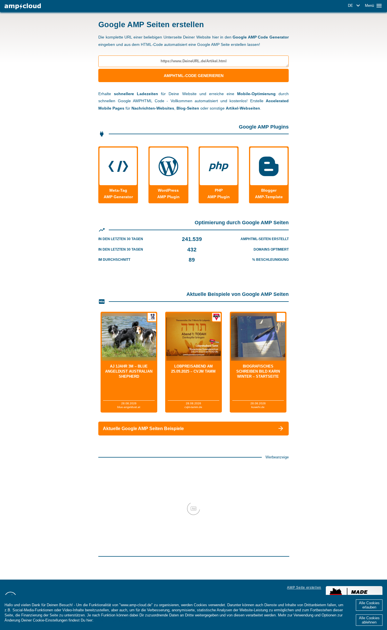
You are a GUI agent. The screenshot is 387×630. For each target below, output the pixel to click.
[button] (355, 5)
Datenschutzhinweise (113, 620)
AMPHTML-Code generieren (194, 75)
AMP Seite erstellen (304, 588)
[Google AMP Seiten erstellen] (23, 6)
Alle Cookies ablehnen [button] (369, 620)
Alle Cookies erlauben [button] (369, 605)
